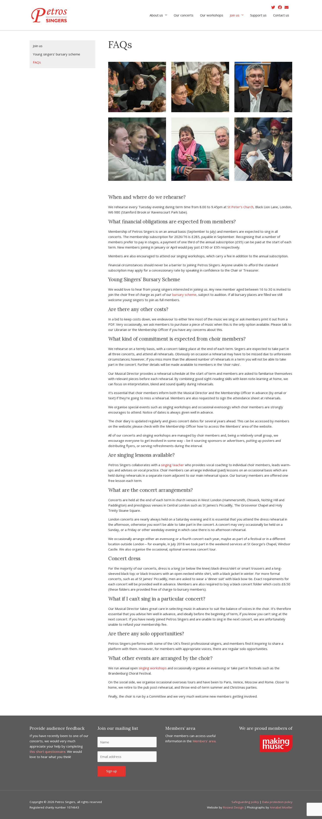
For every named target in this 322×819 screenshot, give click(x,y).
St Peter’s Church (240, 207)
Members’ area (204, 741)
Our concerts (183, 15)
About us (156, 15)
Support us (258, 15)
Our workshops (211, 15)
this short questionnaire (47, 751)
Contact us (281, 15)
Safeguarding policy (245, 802)
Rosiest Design (233, 807)
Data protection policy (277, 802)
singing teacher (172, 465)
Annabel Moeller (281, 807)
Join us (234, 15)
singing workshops (153, 668)
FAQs (37, 62)
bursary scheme (184, 294)
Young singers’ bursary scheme (56, 54)
